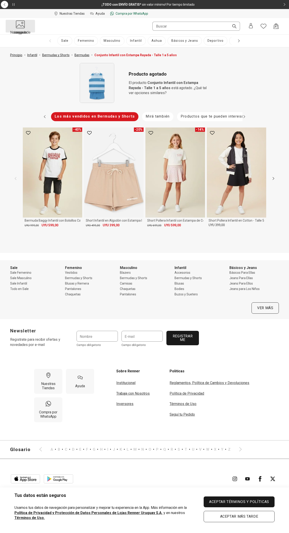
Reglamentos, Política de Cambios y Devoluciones (209, 383)
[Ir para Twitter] (272, 478)
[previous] (15, 178)
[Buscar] (232, 27)
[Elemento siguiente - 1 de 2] (284, 4)
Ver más (265, 308)
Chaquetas (73, 294)
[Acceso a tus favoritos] (263, 26)
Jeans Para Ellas (241, 278)
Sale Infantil (18, 283)
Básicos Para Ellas (242, 272)
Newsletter (23, 331)
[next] (273, 178)
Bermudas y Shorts (78, 278)
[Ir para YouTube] (247, 478)
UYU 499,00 (93, 225)
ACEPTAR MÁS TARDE (239, 516)
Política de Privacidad (187, 393)
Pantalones (73, 289)
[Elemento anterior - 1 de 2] (4, 4)
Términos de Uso (183, 404)
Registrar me (182, 338)
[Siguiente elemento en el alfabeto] (237, 449)
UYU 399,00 (111, 225)
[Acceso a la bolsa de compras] (276, 26)
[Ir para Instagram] (234, 478)
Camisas (126, 283)
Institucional (125, 383)
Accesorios (182, 272)
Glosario (20, 449)
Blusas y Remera (77, 283)
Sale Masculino (21, 278)
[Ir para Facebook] (260, 478)
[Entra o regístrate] (251, 26)
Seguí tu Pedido (182, 414)
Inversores (124, 404)
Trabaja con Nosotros (133, 393)
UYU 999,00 (32, 225)
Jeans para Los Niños (244, 289)
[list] (140, 449)
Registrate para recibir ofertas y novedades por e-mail (35, 342)
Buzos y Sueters (186, 294)
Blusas (179, 283)
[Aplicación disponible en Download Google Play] (58, 478)
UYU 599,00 (50, 225)
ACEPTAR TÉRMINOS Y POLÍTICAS (239, 502)
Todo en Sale (19, 289)
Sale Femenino (20, 272)
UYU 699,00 (154, 225)
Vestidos (71, 272)
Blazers (125, 272)
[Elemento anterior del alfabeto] (43, 449)
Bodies (179, 289)
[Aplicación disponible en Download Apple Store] (25, 478)
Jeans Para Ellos (241, 283)
